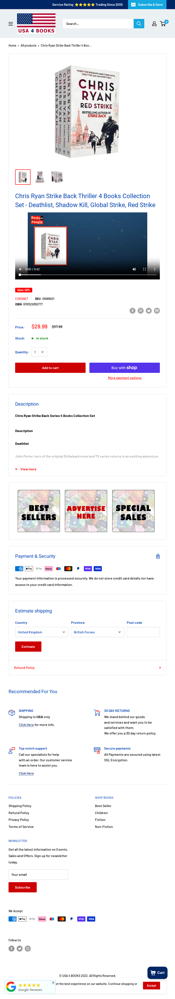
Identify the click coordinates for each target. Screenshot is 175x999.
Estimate (28, 646)
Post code (134, 622)
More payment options (124, 378)
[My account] (154, 23)
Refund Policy (24, 668)
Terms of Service (21, 826)
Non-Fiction (104, 826)
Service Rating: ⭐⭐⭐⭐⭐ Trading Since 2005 (87, 4)
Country (21, 622)
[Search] (139, 23)
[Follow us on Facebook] (12, 948)
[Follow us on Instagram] (28, 948)
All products (28, 45)
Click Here (26, 725)
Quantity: (22, 352)
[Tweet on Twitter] (149, 310)
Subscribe (22, 887)
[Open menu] (11, 24)
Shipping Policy (20, 806)
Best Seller (103, 806)
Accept (151, 985)
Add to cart (50, 368)
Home (12, 45)
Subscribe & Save (150, 4)
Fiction (100, 819)
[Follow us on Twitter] (20, 948)
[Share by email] (157, 310)
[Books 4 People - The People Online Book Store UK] (11, 991)
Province (78, 622)
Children (101, 813)
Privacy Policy (19, 819)
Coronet (21, 299)
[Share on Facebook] (133, 310)
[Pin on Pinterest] (141, 310)
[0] (163, 23)
